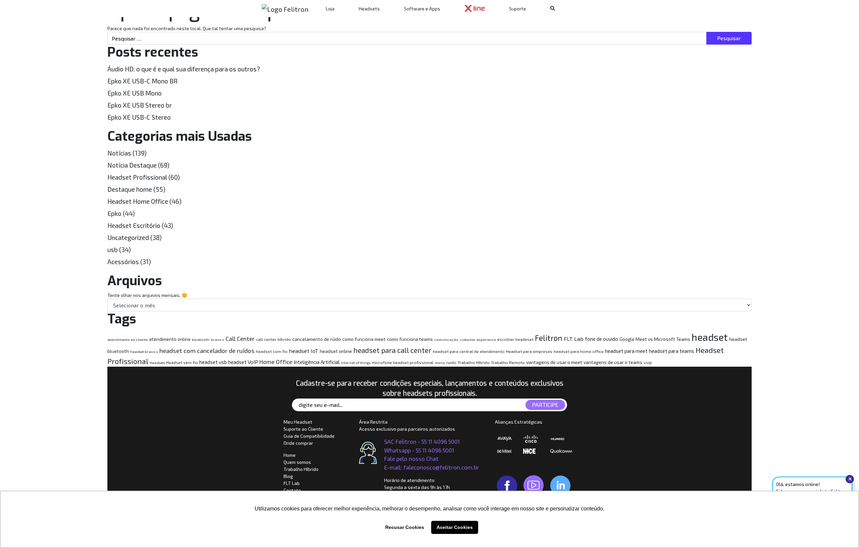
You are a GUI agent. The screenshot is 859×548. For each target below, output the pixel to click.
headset (710, 337)
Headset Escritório (133, 225)
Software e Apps (422, 8)
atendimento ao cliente (127, 339)
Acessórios (123, 261)
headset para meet (626, 351)
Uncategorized (128, 237)
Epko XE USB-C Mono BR (142, 81)
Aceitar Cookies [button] (455, 527)
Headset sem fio (182, 362)
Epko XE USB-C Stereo (139, 117)
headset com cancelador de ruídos (207, 350)
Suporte (517, 8)
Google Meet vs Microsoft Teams (654, 339)
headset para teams (671, 351)
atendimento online (170, 339)
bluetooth (200, 339)
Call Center (240, 338)
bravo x (217, 339)
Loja (330, 8)
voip (648, 362)
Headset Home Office (137, 201)
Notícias (119, 153)
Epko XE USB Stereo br (139, 105)
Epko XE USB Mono (134, 93)
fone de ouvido (601, 339)
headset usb (213, 362)
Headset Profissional (137, 177)
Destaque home (129, 189)
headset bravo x (144, 351)
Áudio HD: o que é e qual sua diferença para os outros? (183, 69)
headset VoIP (243, 362)
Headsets (369, 8)
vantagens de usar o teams (613, 362)
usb (112, 249)
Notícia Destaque (132, 165)
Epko (114, 213)
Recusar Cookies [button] (404, 527)
